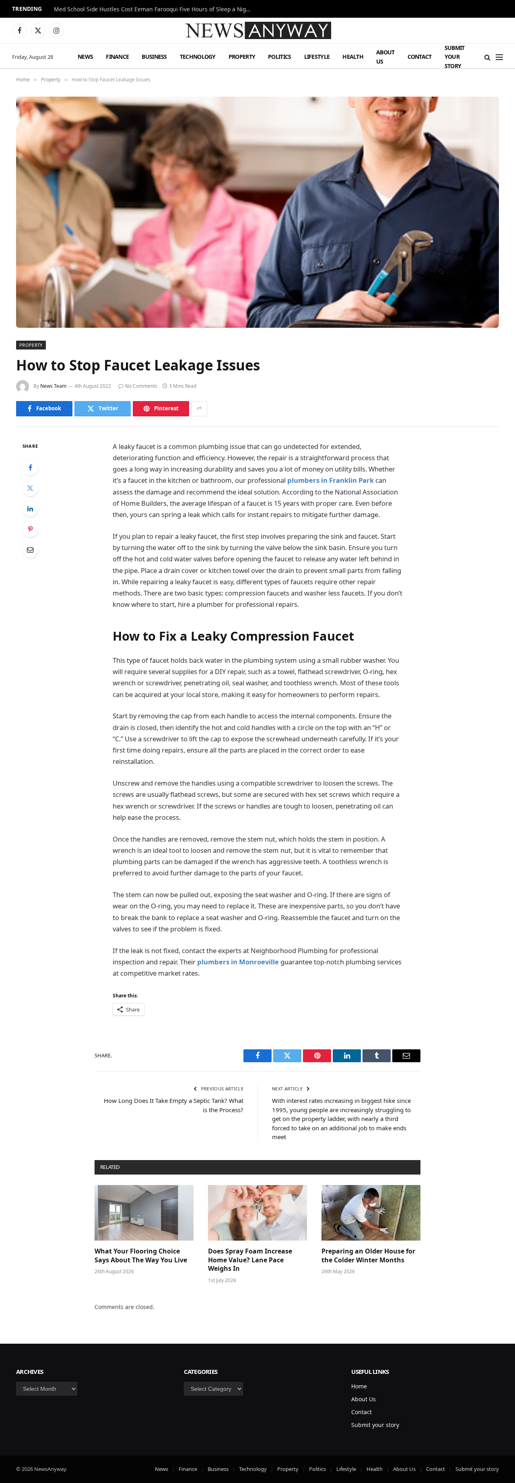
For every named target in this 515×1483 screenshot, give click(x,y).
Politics (279, 56)
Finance (117, 56)
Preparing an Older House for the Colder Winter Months (368, 1255)
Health (352, 56)
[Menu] (499, 57)
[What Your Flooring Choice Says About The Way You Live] (144, 1213)
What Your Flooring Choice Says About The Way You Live (141, 1255)
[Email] (30, 550)
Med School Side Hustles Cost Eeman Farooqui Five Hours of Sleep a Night (152, 9)
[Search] (487, 57)
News (85, 56)
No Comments (141, 386)
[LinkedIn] (30, 509)
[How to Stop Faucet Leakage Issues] (257, 212)
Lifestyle (317, 56)
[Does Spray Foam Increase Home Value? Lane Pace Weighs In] (257, 1213)
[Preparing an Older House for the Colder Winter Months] (370, 1213)
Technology (198, 56)
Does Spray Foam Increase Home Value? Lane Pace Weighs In (250, 1260)
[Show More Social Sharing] (199, 408)
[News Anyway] (257, 30)
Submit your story (455, 57)
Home (359, 1386)
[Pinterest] (30, 529)
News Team (53, 386)
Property (242, 56)
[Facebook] (30, 467)
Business (154, 56)
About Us (385, 56)
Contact (420, 56)
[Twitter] (30, 488)
